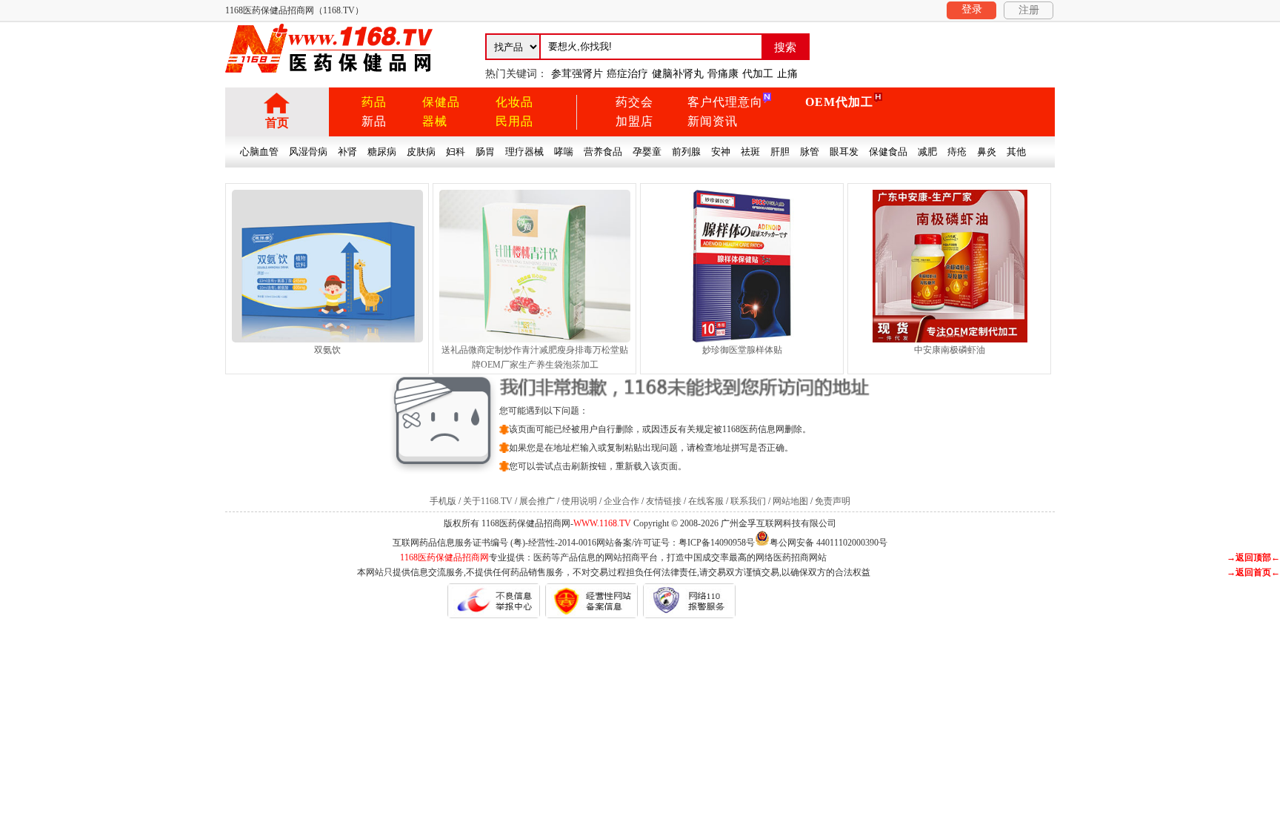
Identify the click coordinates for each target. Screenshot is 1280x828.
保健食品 (888, 151)
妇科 (455, 151)
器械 (434, 121)
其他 (1016, 151)
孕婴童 (647, 151)
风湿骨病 (308, 151)
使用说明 (579, 501)
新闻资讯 (712, 121)
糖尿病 (381, 151)
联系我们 (748, 501)
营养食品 (603, 151)
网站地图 (790, 501)
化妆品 (514, 102)
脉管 (809, 151)
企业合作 (621, 501)
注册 (1029, 10)
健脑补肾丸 (678, 73)
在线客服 (706, 501)
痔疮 (957, 151)
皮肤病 (421, 151)
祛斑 (750, 151)
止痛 (787, 73)
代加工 (757, 73)
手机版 (443, 501)
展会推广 (537, 501)
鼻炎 (986, 151)
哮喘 (563, 151)
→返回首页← (1253, 572)
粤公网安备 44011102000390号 (828, 541)
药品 (374, 102)
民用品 (514, 121)
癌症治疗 (627, 73)
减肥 (927, 151)
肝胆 (780, 151)
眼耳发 (844, 151)
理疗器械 (524, 151)
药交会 (634, 102)
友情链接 (663, 501)
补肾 (347, 151)
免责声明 (832, 501)
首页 (277, 122)
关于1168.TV (488, 501)
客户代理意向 (725, 102)
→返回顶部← (1253, 557)
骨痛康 (723, 73)
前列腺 (686, 151)
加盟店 (634, 121)
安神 (720, 151)
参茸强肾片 (577, 73)
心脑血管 (259, 151)
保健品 (441, 102)
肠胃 (485, 151)
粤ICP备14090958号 (717, 542)
